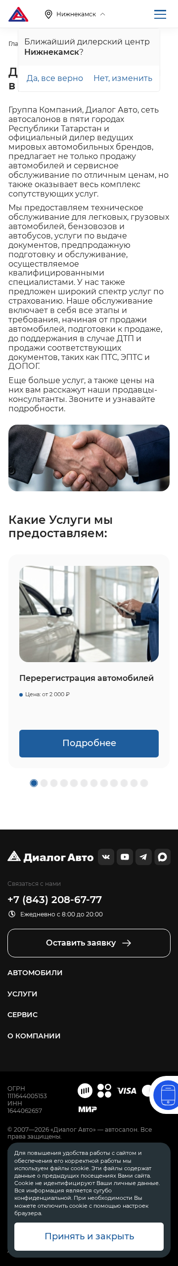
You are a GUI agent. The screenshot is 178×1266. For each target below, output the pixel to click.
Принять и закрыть (89, 1236)
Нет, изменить (122, 78)
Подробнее (89, 743)
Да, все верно (55, 78)
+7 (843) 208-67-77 (54, 900)
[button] (34, 783)
